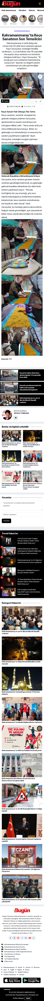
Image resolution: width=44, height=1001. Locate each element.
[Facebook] (10, 938)
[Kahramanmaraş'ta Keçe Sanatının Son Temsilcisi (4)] (22, 315)
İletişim (21, 974)
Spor (5, 970)
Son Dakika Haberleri (11, 959)
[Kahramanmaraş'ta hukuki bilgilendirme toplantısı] (32, 456)
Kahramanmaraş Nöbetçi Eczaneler (16, 944)
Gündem (22, 10)
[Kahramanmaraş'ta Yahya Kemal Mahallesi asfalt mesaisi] (32, 436)
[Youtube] (30, 938)
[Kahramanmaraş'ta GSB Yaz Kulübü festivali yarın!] (11, 476)
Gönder (6, 521)
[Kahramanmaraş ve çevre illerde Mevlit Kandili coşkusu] (11, 436)
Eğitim (20, 970)
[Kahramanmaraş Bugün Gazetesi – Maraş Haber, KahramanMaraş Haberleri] (11, 4)
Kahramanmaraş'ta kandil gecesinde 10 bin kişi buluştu (11, 465)
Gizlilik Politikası (23, 972)
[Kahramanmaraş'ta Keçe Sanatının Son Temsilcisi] (22, 86)
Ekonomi (37, 967)
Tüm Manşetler (9, 956)
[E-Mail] (15, 418)
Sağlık (12, 970)
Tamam (28, 998)
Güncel (32, 10)
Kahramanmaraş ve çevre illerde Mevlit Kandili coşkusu (11, 444)
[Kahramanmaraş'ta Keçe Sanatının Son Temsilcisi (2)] (22, 159)
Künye (27, 970)
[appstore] (12, 981)
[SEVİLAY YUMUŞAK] (7, 415)
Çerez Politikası (9, 972)
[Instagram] (22, 938)
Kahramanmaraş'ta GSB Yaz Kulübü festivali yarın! (11, 485)
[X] (14, 938)
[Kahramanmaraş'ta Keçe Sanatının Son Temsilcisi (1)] (22, 262)
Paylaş (6, 101)
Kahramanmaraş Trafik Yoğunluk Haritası (18, 951)
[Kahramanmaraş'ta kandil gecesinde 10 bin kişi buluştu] (11, 456)
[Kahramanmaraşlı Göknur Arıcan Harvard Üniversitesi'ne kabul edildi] (32, 476)
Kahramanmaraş (9, 10)
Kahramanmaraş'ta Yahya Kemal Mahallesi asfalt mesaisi (31, 444)
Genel (20, 967)
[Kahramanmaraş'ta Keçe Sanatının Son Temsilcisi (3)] (22, 341)
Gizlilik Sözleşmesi (10, 974)
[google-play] (31, 981)
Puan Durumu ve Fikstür (12, 954)
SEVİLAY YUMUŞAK (14, 106)
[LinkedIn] (26, 938)
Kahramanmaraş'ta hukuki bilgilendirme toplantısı (30, 465)
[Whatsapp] (33, 938)
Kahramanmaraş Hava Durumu (14, 947)
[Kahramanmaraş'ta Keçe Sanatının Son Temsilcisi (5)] (22, 289)
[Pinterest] (18, 938)
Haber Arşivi (8, 961)
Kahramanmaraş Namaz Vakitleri (15, 949)
